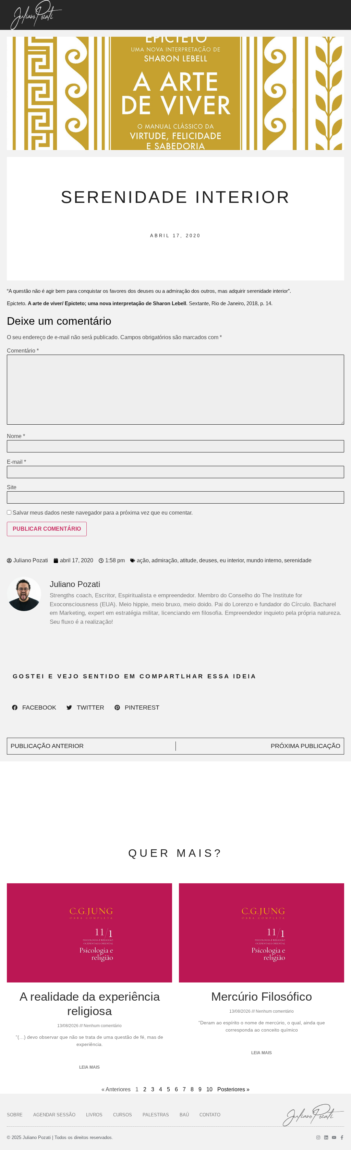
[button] (34, 707)
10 (209, 1089)
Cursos (122, 1114)
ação (143, 560)
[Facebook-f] (342, 1137)
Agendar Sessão (54, 1114)
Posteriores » (233, 1089)
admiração (164, 560)
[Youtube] (334, 1137)
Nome (16, 436)
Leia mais (89, 1067)
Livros (94, 1114)
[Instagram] (318, 1137)
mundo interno (263, 560)
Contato (209, 1114)
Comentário (23, 351)
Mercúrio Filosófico (261, 996)
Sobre (15, 1114)
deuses (208, 560)
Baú (184, 1114)
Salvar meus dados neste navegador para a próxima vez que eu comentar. (103, 513)
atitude (188, 560)
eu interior (232, 560)
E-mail (16, 462)
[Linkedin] (326, 1137)
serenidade (298, 560)
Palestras (156, 1114)
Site (11, 487)
